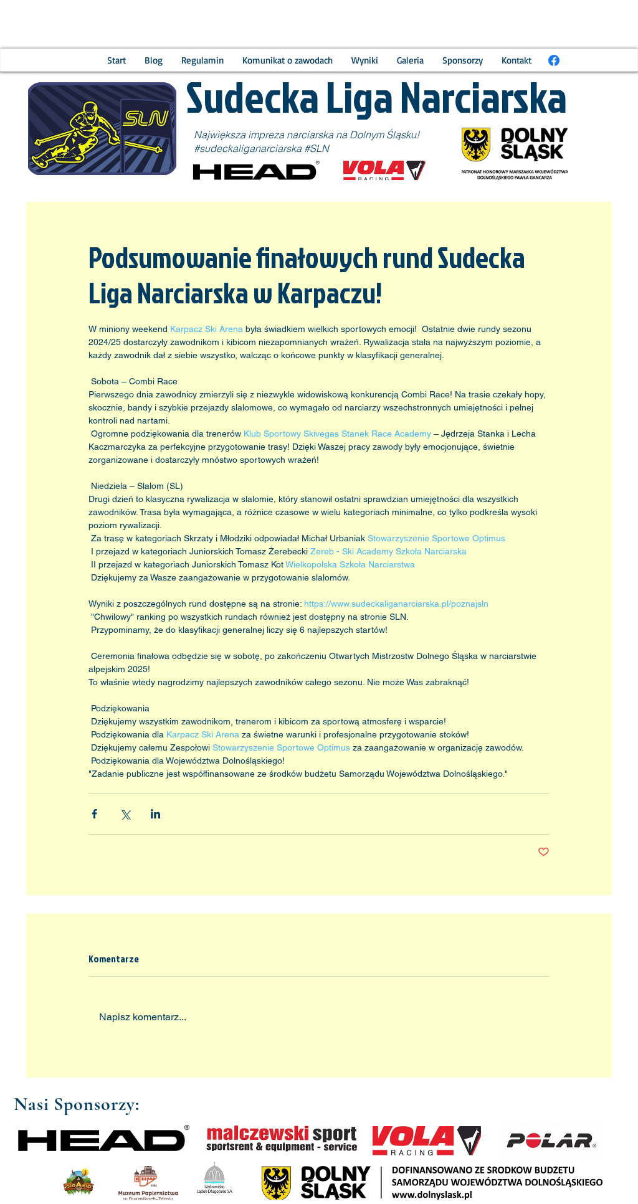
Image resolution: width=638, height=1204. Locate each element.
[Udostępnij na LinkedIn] (155, 814)
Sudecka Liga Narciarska (380, 95)
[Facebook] (553, 60)
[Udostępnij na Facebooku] (94, 814)
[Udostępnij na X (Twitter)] (125, 814)
